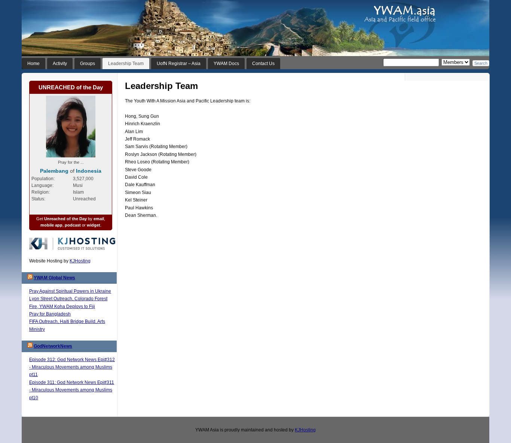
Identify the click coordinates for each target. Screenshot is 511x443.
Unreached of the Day (65, 218)
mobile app (51, 225)
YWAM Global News (54, 277)
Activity (60, 63)
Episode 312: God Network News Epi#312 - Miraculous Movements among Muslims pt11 (72, 367)
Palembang (54, 171)
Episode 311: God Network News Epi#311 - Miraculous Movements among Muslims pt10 (71, 390)
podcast (73, 225)
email (99, 218)
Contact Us (263, 63)
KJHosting (80, 261)
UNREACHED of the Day (71, 87)
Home (33, 63)
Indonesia (88, 171)
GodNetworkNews (53, 346)
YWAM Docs (226, 63)
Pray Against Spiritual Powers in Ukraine (70, 291)
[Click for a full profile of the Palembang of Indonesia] (70, 156)
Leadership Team (126, 63)
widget (93, 225)
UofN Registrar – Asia (179, 63)
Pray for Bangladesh (50, 314)
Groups (87, 63)
